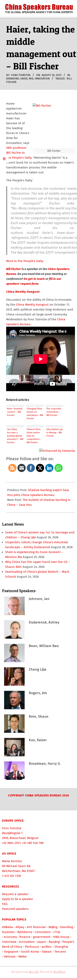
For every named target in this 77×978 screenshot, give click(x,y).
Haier (24, 78)
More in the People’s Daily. (25, 261)
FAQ (4, 904)
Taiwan (47, 951)
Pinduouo (32, 947)
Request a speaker (15, 894)
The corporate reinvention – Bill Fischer (53, 412)
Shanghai (61, 947)
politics (47, 947)
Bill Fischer (13, 269)
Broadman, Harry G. (45, 763)
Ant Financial (36, 927)
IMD (31, 78)
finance (25, 937)
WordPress (59, 971)
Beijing (52, 927)
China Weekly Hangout (32, 304)
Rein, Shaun (38, 716)
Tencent (60, 951)
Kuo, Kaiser (38, 740)
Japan (41, 942)
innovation (42, 78)
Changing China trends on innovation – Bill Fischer (35, 413)
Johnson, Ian (39, 599)
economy (10, 937)
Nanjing (54, 942)
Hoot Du (34, 971)
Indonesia (9, 942)
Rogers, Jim (38, 693)
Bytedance (24, 932)
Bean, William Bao (44, 646)
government (42, 937)
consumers (43, 932)
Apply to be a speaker (17, 899)
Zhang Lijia (37, 669)
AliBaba (7, 927)
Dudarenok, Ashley (44, 622)
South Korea (30, 951)
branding (12, 78)
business (8, 932)
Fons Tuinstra (11, 828)
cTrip (56, 932)
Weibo (22, 956)
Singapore (11, 951)
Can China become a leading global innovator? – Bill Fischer (15, 436)
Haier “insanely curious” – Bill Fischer (14, 412)
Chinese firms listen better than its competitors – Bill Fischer (34, 436)
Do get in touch (34, 279)
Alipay (20, 927)
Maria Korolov (12, 861)
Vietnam (10, 956)
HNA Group (61, 937)
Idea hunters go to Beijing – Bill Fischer (54, 432)
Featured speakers (15, 909)
